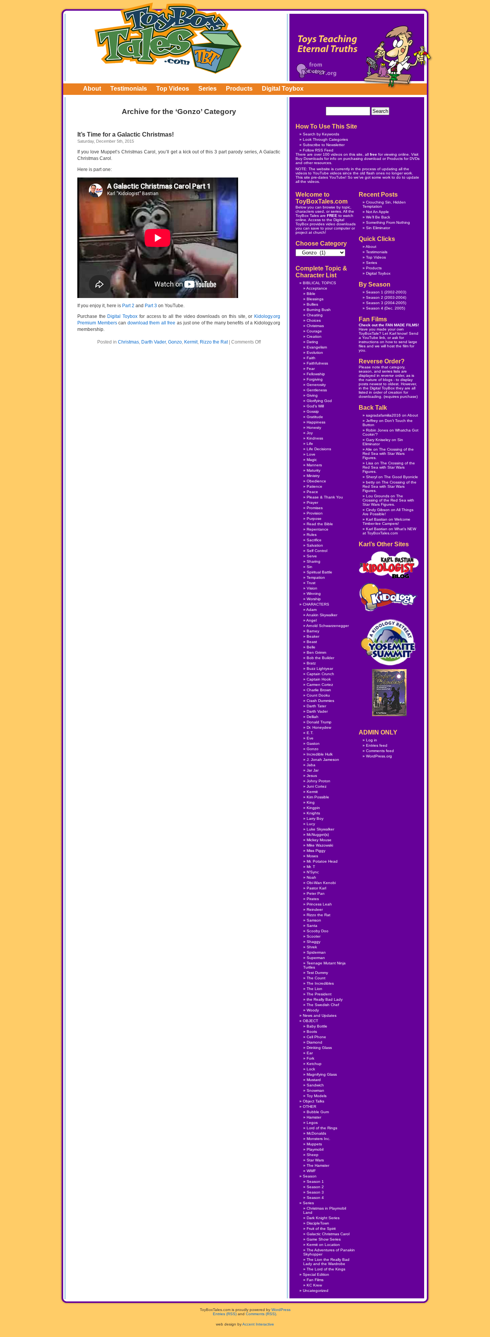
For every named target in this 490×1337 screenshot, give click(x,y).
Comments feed (380, 751)
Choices (314, 320)
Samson (314, 920)
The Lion (314, 989)
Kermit (191, 342)
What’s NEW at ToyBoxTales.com (389, 531)
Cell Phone (316, 1037)
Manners (314, 465)
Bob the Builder (320, 658)
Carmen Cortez (320, 684)
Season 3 (374, 303)
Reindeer (315, 909)
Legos (312, 1122)
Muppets (314, 1144)
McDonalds (316, 1133)
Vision (312, 588)
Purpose (314, 518)
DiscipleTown (318, 1223)
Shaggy (313, 942)
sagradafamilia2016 (383, 415)
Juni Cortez (317, 786)
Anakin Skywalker (321, 615)
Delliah (312, 717)
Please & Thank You (325, 497)
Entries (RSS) (225, 1314)
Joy (310, 433)
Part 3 (151, 305)
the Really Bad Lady (325, 999)
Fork (310, 1058)
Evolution (315, 352)
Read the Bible (320, 524)
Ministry (313, 476)
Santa (312, 925)
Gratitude (315, 417)
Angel (311, 620)
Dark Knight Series (323, 1218)
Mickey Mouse (319, 840)
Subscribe (311, 145)
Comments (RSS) (261, 1314)
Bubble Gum (318, 1112)
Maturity (313, 470)
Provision (315, 513)
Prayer (312, 502)
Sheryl (371, 477)
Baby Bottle (317, 1026)
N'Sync (313, 872)
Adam (311, 609)
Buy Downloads (309, 158)
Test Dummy (317, 973)
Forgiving (315, 379)
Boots (312, 1031)
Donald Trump (319, 722)
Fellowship (316, 374)
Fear (311, 368)
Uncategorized (315, 1290)
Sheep (312, 1155)
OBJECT (310, 1021)
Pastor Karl (316, 888)
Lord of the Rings (322, 1128)
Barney (313, 631)
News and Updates (319, 1015)
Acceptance (316, 288)
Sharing (313, 561)
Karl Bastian (376, 519)
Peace (312, 492)
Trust (311, 583)
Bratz (311, 663)
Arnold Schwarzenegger (327, 626)
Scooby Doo (317, 931)
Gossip (313, 411)
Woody (313, 1010)
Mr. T (311, 867)
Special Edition (316, 1274)
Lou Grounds (377, 496)
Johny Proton (318, 781)
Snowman (315, 1090)
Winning (314, 593)
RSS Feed (324, 150)
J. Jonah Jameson (323, 759)
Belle (311, 647)
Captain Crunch (320, 674)
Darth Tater (316, 706)
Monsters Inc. (318, 1139)
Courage (314, 331)
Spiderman (316, 952)
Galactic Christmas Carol (328, 1234)
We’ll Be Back (378, 217)
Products (239, 88)
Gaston (313, 743)
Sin (309, 567)
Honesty (314, 427)
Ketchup (314, 1064)
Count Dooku (318, 695)
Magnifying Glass (322, 1074)
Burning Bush (319, 310)
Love (311, 454)
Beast (312, 642)
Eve (310, 738)
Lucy (311, 824)
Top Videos (172, 88)
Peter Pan (316, 893)
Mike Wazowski (320, 845)
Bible (311, 294)
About (92, 88)
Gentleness (317, 390)
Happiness (316, 422)
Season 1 (374, 292)
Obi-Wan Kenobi (321, 883)
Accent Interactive (258, 1324)
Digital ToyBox (382, 388)
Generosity (316, 385)
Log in (371, 740)
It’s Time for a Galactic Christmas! (125, 134)
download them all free (151, 323)
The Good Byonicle (401, 477)
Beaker (313, 636)
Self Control (317, 551)
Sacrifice (314, 540)
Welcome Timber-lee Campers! (386, 521)
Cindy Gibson (378, 510)
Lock (311, 1069)
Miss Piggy (316, 850)
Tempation (316, 577)
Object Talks (313, 1101)
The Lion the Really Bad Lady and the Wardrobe (326, 1261)
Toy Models (317, 1096)
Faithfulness (317, 363)
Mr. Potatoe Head (322, 861)
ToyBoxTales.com (168, 38)
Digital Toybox (283, 88)
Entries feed (376, 745)
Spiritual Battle (319, 572)
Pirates (313, 899)
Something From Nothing (388, 222)
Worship (314, 599)
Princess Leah (319, 904)
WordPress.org (379, 756)
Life (310, 443)
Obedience (316, 481)
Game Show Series (324, 1239)
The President (319, 994)
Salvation (315, 545)
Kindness (315, 438)
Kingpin (313, 808)
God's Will (315, 406)
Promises (315, 508)
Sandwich (315, 1085)
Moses (312, 856)
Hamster (314, 1117)
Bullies (312, 304)
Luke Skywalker (320, 829)
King (311, 802)
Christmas (128, 342)
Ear (310, 1053)
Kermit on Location (323, 1245)
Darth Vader (153, 342)
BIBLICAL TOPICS (319, 283)
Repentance (317, 529)
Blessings (315, 299)
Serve (312, 556)
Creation (314, 336)
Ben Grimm (316, 652)
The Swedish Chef (323, 1005)
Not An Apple (377, 212)
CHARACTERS (316, 604)
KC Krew (314, 1285)
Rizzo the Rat (214, 342)
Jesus (312, 776)
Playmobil (315, 1149)
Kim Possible (318, 797)
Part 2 (128, 305)
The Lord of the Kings (326, 1269)
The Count (316, 978)
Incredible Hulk (320, 754)
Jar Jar (312, 770)
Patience (314, 486)
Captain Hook (319, 679)
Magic (312, 460)
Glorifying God (319, 401)
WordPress (281, 1310)
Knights (313, 813)
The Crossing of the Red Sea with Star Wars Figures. (388, 453)
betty (370, 482)
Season (310, 1176)
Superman (316, 958)
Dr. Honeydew (319, 727)
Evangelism (317, 347)
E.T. (310, 733)
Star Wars (315, 1160)
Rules (312, 535)
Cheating (315, 315)
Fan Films (315, 1280)
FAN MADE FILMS (401, 325)
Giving (312, 395)
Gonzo (175, 342)
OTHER (309, 1106)
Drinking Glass (319, 1047)
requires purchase (400, 396)
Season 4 (374, 308)
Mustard (314, 1080)
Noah (311, 877)
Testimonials (128, 88)
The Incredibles (320, 983)
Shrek (312, 947)
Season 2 (374, 297)
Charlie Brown (319, 690)
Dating (312, 342)
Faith (311, 358)
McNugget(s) (318, 834)
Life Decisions (319, 449)
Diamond (314, 1042)
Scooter (313, 936)
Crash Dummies (320, 701)
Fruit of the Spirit (321, 1228)
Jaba (311, 765)
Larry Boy (315, 818)
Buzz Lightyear (320, 668)
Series (207, 88)
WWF (311, 1171)
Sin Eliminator (378, 228)
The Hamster (318, 1165)
